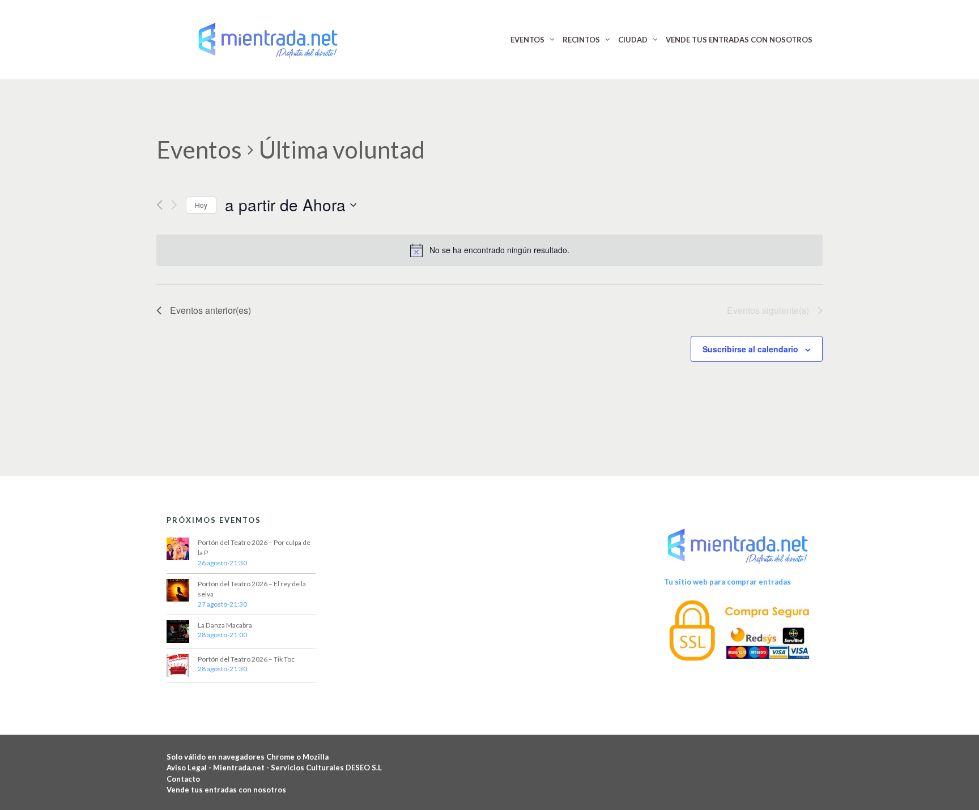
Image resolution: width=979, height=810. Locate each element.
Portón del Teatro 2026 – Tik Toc (246, 659)
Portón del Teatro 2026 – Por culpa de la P (254, 547)
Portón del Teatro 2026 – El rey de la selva (252, 588)
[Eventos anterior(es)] (159, 204)
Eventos (199, 149)
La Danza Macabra (225, 625)
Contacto (183, 778)
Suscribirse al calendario (750, 349)
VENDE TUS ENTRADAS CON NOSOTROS (739, 39)
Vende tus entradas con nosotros (226, 789)
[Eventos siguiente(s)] (174, 204)
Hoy (201, 205)
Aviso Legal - (190, 767)
